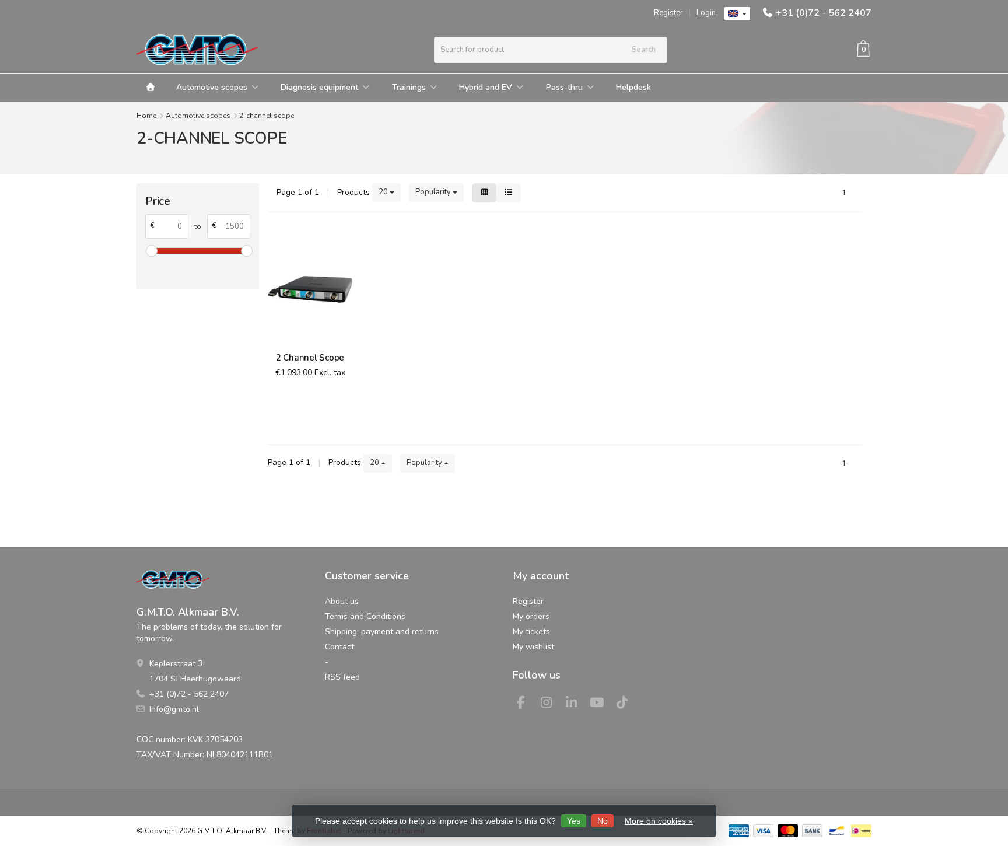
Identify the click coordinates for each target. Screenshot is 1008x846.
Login (706, 13)
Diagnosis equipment (319, 87)
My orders (531, 616)
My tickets (531, 631)
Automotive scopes (211, 87)
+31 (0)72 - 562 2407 (824, 12)
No (602, 821)
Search (644, 49)
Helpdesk (633, 87)
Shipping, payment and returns (382, 631)
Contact (339, 646)
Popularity (434, 192)
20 (384, 192)
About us (342, 601)
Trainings (409, 87)
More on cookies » (659, 821)
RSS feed (342, 677)
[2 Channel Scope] (310, 289)
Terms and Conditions (365, 616)
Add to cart (304, 413)
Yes (573, 821)
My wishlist (533, 646)
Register (668, 13)
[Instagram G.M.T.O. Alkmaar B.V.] (551, 704)
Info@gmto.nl (174, 709)
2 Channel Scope (310, 357)
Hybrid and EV (485, 87)
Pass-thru (564, 87)
